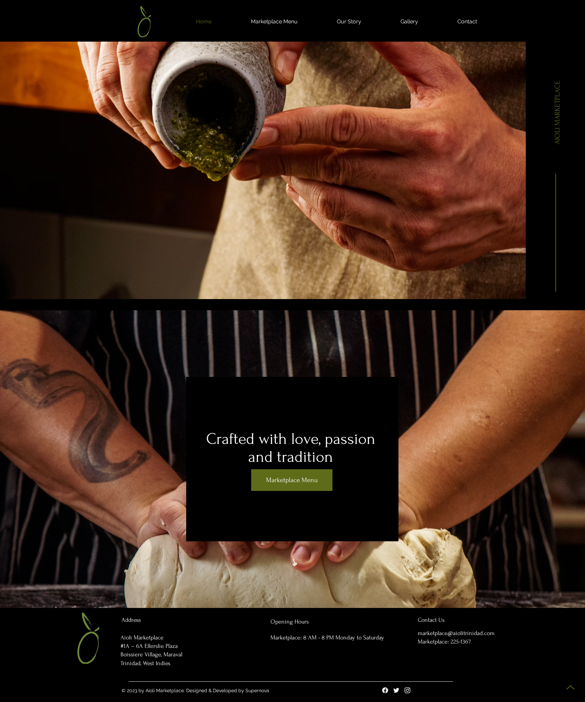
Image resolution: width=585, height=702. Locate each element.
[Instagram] (407, 690)
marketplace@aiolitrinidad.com (456, 633)
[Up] (570, 687)
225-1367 (461, 641)
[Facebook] (385, 690)
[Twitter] (396, 690)
